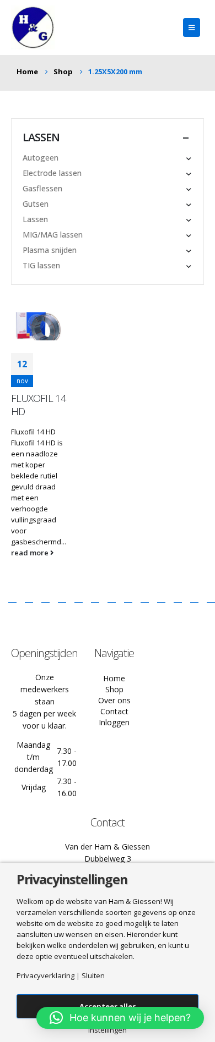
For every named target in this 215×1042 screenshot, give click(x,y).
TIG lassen (41, 265)
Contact (114, 711)
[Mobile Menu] (191, 27)
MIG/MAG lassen (53, 234)
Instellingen (107, 1030)
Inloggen (114, 722)
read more (30, 553)
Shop (114, 689)
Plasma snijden (50, 250)
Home (114, 678)
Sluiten (93, 975)
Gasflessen (42, 188)
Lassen (35, 219)
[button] (120, 1018)
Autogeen (40, 157)
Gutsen (36, 204)
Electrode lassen (52, 173)
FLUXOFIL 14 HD (38, 404)
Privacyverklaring (45, 975)
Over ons (114, 700)
